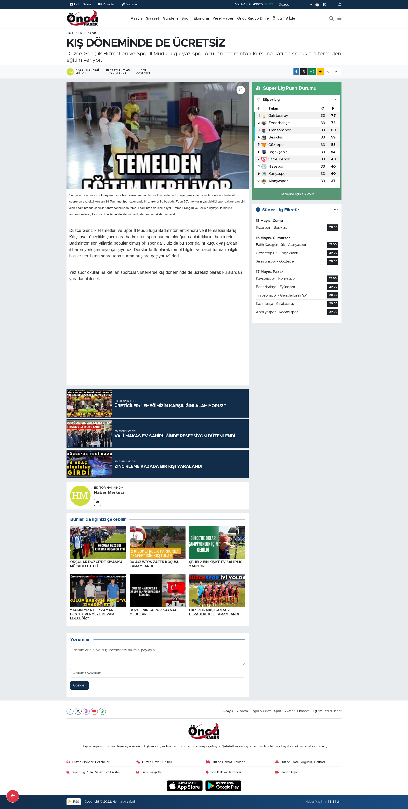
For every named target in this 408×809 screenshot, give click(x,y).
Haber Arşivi (289, 772)
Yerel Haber (223, 18)
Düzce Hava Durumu (157, 762)
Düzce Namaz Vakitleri (228, 762)
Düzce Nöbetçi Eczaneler (90, 762)
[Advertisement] (296, 357)
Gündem (170, 18)
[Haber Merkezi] (80, 495)
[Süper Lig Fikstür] (336, 210)
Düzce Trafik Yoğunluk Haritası (302, 762)
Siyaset (152, 18)
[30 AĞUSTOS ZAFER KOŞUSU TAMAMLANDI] (158, 542)
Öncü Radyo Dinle (253, 18)
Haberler (74, 33)
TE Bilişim (334, 801)
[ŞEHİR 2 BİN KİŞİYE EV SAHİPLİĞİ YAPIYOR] (217, 542)
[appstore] (185, 786)
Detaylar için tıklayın (296, 194)
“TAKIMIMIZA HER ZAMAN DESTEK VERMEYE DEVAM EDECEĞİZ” (92, 614)
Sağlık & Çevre (261, 711)
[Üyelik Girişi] (338, 4)
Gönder (79, 685)
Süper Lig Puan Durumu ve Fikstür (95, 772)
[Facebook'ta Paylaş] (296, 71)
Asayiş (136, 18)
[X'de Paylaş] (303, 71)
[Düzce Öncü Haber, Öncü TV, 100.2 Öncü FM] (82, 18)
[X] (78, 711)
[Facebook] (70, 711)
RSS (75, 801)
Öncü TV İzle (283, 18)
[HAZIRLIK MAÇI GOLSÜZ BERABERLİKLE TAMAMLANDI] (217, 590)
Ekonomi (201, 18)
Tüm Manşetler (152, 772)
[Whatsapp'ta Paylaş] (312, 71)
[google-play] (223, 786)
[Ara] (332, 18)
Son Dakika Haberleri (225, 772)
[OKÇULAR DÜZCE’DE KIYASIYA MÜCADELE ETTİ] (98, 542)
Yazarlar (132, 4)
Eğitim (317, 711)
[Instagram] (86, 711)
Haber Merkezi (109, 493)
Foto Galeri (82, 4)
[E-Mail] (97, 502)
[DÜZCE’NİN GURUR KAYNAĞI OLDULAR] (158, 590)
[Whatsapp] (102, 711)
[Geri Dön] (12, 796)
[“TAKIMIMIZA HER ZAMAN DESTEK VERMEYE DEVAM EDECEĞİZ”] (98, 590)
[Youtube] (94, 711)
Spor (185, 18)
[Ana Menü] (339, 18)
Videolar (108, 4)
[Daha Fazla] (320, 71)
